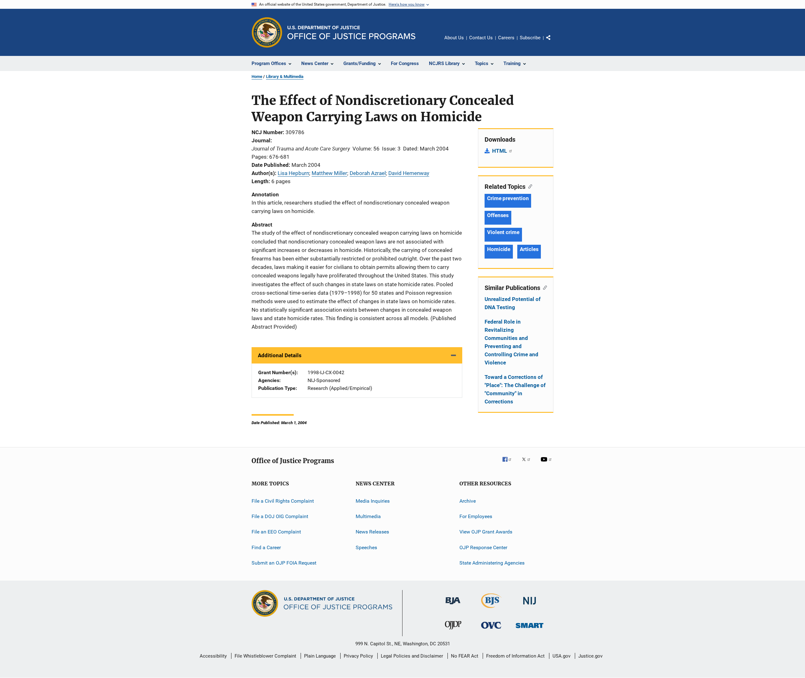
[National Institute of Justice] (529, 605)
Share (553, 42)
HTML (500, 151)
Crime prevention (508, 198)
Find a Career (266, 547)
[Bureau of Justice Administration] (453, 605)
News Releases (372, 532)
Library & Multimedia (284, 76)
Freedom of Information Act (515, 656)
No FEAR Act (464, 656)
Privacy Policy (358, 656)
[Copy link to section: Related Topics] (528, 186)
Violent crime (503, 232)
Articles (529, 249)
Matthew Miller (329, 173)
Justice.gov (590, 656)
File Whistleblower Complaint (265, 656)
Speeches (366, 547)
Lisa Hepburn (293, 173)
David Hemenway (408, 173)
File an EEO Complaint (276, 532)
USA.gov (561, 656)
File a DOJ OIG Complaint (280, 516)
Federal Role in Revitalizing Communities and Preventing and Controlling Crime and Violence (511, 342)
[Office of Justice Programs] (267, 32)
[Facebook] (509, 464)
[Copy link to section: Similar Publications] (543, 287)
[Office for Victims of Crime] (491, 629)
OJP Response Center (483, 547)
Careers (506, 38)
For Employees (475, 516)
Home (257, 76)
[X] (528, 464)
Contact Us (481, 38)
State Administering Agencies (492, 563)
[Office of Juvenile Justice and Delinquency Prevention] (453, 630)
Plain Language (320, 656)
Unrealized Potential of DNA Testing (513, 303)
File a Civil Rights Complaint (283, 501)
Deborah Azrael (368, 173)
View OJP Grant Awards (485, 532)
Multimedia (368, 516)
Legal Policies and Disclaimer (412, 656)
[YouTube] (547, 464)
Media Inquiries (373, 501)
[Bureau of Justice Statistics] (491, 609)
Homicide (498, 249)
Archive (467, 501)
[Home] (351, 32)
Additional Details (280, 355)
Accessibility (213, 656)
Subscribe (530, 38)
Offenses (498, 215)
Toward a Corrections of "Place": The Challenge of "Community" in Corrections (515, 389)
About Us (454, 38)
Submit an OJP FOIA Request (284, 563)
